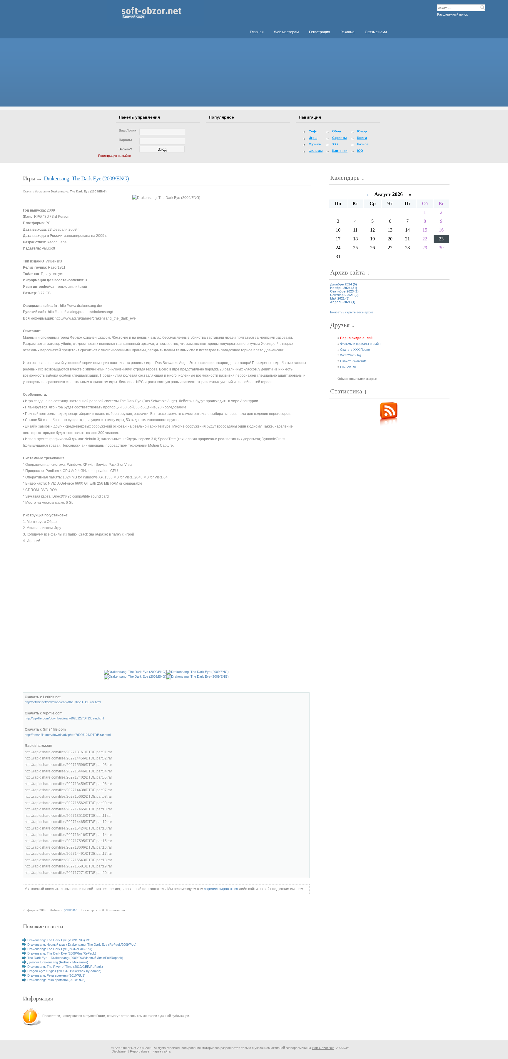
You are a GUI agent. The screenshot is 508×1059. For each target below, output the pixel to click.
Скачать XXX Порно (355, 349)
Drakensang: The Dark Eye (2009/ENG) (86, 178)
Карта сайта (162, 1051)
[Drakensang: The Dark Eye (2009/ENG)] (166, 198)
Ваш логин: (128, 130)
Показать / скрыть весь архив (351, 312)
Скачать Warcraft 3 (354, 361)
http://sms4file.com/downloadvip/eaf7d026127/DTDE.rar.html (68, 735)
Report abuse (139, 1051)
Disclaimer (119, 1051)
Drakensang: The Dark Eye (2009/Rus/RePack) (61, 953)
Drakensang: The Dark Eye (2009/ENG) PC (58, 940)
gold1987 (70, 910)
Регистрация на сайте (114, 155)
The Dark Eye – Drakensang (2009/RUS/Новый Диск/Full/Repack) (75, 958)
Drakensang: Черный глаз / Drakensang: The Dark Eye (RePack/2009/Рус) (81, 944)
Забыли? (125, 149)
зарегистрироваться (221, 889)
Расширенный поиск (452, 14)
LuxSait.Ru (348, 367)
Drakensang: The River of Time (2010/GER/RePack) (65, 966)
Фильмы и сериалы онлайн (360, 343)
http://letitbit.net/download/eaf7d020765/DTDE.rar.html (63, 702)
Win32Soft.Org (350, 355)
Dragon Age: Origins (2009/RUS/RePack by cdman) (64, 971)
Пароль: (125, 140)
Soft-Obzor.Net (323, 1048)
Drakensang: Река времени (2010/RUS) (56, 975)
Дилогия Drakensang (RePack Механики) (57, 962)
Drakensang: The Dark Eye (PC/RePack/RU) (59, 949)
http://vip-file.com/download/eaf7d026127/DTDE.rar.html (64, 718)
